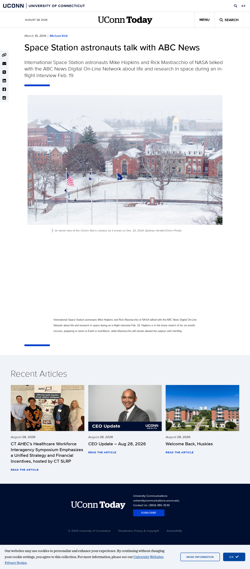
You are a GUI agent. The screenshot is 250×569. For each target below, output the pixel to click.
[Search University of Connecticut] (235, 6)
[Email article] (4, 63)
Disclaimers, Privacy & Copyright (138, 531)
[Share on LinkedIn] (4, 80)
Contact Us (140, 505)
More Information (200, 557)
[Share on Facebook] (4, 89)
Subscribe (148, 513)
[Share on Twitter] (4, 72)
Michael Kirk (59, 35)
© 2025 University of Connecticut (89, 531)
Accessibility (174, 531)
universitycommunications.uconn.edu (156, 500)
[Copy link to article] (4, 55)
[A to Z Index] (243, 6)
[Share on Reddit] (4, 98)
